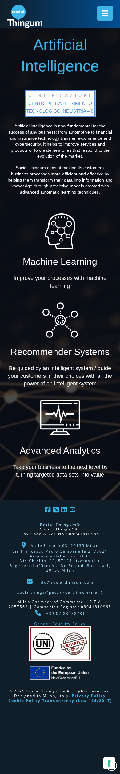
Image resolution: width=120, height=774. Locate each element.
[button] (105, 13)
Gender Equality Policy (60, 623)
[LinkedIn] (64, 509)
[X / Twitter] (56, 509)
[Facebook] (47, 509)
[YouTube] (72, 509)
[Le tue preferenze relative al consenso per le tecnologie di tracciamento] (109, 763)
